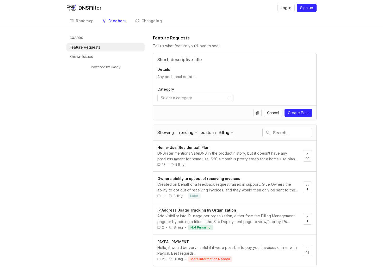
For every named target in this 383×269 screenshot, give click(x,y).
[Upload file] (257, 113)
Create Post (298, 112)
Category (165, 89)
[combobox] (195, 98)
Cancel (273, 112)
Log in (286, 7)
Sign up (306, 7)
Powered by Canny (105, 67)
